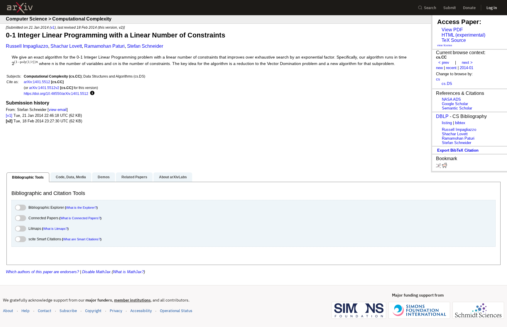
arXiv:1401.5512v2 (44, 88)
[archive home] (20, 7)
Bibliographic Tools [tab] (28, 177)
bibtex (460, 123)
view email (58, 109)
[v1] (9, 115)
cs (438, 79)
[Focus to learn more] (91, 93)
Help (25, 310)
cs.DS (447, 83)
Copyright (93, 310)
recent (451, 68)
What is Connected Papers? (80, 218)
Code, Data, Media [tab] (71, 177)
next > (467, 62)
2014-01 (466, 68)
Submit (449, 7)
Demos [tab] (104, 177)
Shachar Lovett (66, 46)
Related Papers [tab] (134, 177)
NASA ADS (451, 99)
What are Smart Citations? (81, 239)
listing (447, 123)
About (8, 310)
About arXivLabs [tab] (173, 177)
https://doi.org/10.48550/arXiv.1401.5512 (56, 93)
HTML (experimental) (463, 34)
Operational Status (176, 310)
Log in (491, 7)
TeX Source (454, 40)
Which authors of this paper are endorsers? (42, 272)
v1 (53, 27)
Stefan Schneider (145, 46)
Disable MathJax (96, 272)
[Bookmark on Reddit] (444, 167)
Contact (44, 310)
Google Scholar (455, 104)
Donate (469, 7)
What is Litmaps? (55, 228)
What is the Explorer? (81, 207)
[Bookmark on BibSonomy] (439, 167)
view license (444, 45)
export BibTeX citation (458, 150)
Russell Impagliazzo (27, 46)
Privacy (116, 310)
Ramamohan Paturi (104, 46)
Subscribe (68, 310)
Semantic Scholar (457, 108)
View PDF (452, 29)
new (439, 68)
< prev (443, 62)
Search (430, 7)
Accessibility (141, 310)
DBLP (442, 116)
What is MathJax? (128, 272)
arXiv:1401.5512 (37, 82)
